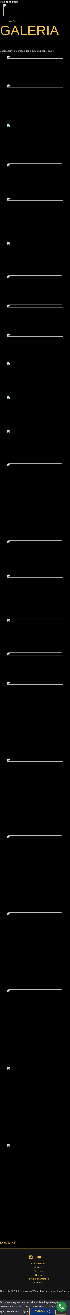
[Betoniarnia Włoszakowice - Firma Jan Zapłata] (11, 10)
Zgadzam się (42, 1311)
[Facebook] (31, 1258)
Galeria (38, 1267)
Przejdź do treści (9, 2)
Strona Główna (38, 1263)
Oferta (38, 1275)
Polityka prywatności (38, 1279)
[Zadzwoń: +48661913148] (61, 1306)
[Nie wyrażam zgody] (60, 1312)
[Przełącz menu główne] (11, 21)
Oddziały (38, 1271)
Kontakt (38, 1282)
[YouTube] (39, 1258)
